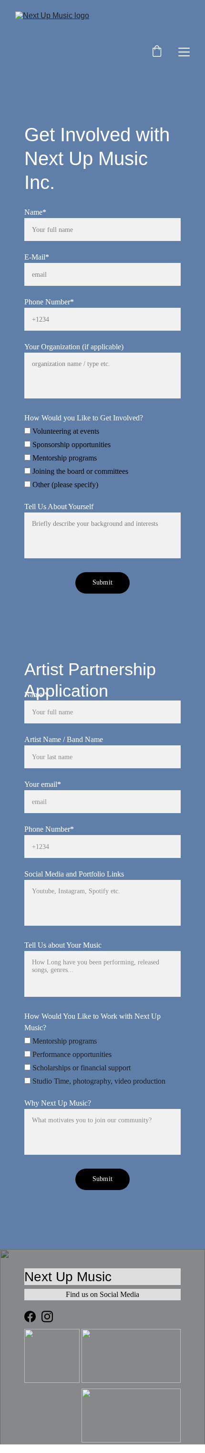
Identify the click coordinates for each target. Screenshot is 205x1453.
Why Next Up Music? (57, 1103)
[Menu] (184, 52)
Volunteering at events (65, 431)
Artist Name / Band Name (63, 739)
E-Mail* (36, 257)
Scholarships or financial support (81, 1068)
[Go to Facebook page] (30, 1316)
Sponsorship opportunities (71, 444)
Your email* (42, 784)
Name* (35, 212)
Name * (36, 694)
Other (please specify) (64, 485)
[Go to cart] (157, 52)
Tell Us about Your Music (63, 945)
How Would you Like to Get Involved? (83, 418)
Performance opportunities (71, 1054)
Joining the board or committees (79, 471)
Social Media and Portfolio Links (74, 874)
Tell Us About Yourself (58, 506)
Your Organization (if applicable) (73, 347)
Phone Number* (49, 302)
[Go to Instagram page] (47, 1316)
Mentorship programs (64, 458)
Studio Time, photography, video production (98, 1081)
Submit (102, 582)
